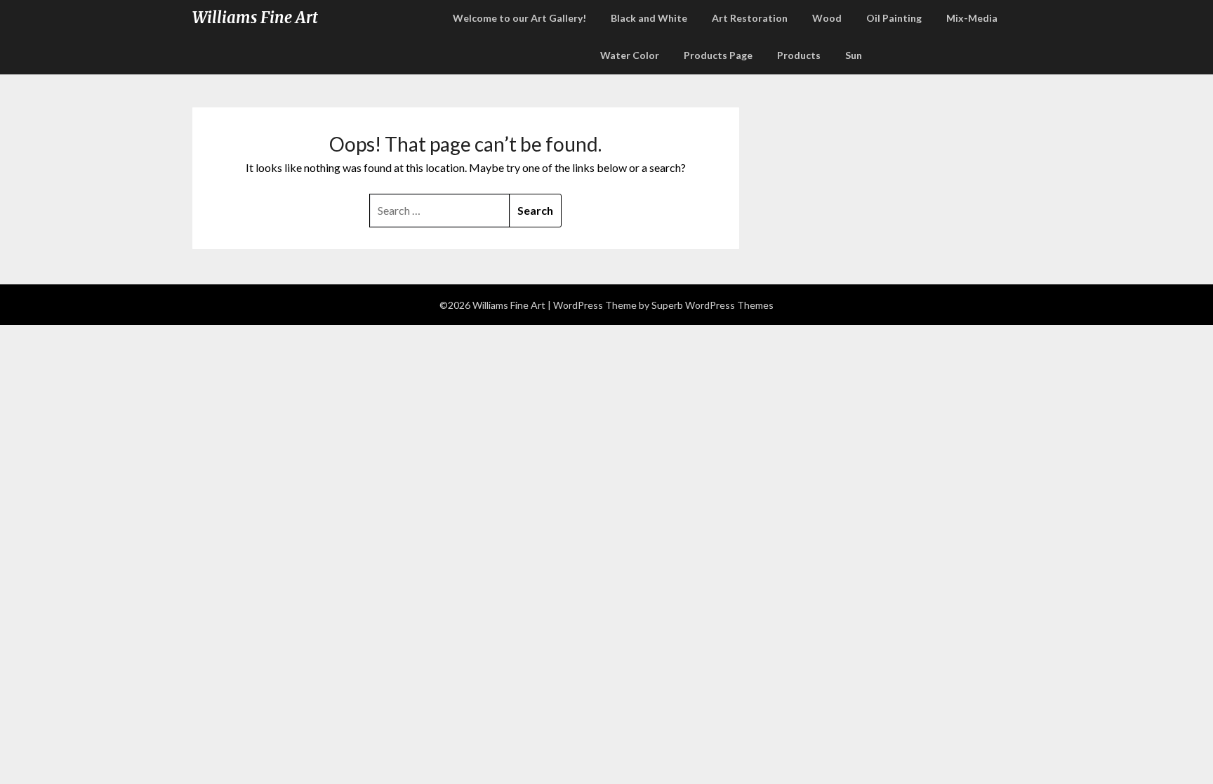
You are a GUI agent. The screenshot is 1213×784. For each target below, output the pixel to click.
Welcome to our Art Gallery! (519, 18)
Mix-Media (971, 18)
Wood (827, 18)
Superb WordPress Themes (712, 305)
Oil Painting (894, 18)
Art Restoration (750, 18)
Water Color (629, 55)
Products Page (718, 55)
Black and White (649, 18)
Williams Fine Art (255, 17)
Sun (853, 55)
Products (799, 55)
